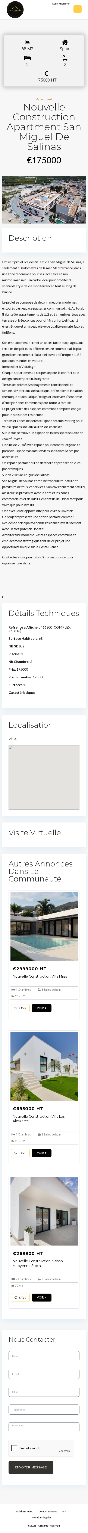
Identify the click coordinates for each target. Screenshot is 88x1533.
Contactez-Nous (47, 1511)
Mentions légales (41, 1517)
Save (22, 1008)
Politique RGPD (24, 1511)
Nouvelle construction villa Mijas (40, 976)
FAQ (64, 1511)
